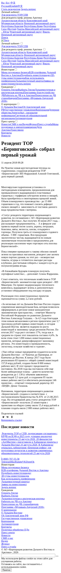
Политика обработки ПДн (15, 529)
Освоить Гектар (9, 89)
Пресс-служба (44, 124)
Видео (25, 124)
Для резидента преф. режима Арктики (21, 49)
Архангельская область (13, 20)
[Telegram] (3, 417)
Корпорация (42, 109)
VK (24, 461)
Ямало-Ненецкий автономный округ (25, 33)
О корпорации (9, 510)
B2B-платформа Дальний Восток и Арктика (24, 470)
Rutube (18, 461)
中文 (20, 6)
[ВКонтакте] (7, 417)
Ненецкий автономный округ (40, 23)
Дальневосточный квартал (30, 81)
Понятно (6, 570)
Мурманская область (12, 23)
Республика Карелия (12, 26)
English (14, 6)
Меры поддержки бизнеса (15, 72)
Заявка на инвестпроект (14, 484)
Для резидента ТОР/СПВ (14, 15)
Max (12, 461)
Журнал (33, 124)
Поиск (4, 37)
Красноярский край (37, 20)
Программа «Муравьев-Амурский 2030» (22, 507)
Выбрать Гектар (26, 89)
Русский (5, 6)
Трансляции (17, 130)
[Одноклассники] (12, 417)
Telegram (5, 461)
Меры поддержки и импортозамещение (29, 125)
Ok (32, 461)
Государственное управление (20, 109)
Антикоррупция (23, 118)
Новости (5, 124)
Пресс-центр (8, 532)
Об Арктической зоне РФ (14, 515)
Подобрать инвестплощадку (36, 75)
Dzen (28, 461)
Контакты (6, 132)
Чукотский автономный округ (26, 31)
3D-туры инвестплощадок (15, 476)
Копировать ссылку (11, 420)
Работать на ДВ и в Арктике (20, 95)
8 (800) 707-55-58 (10, 459)
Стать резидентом (10, 9)
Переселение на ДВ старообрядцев (19, 504)
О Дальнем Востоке (11, 107)
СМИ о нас (16, 124)
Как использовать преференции (18, 478)
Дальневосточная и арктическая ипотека (23, 498)
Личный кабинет (10, 43)
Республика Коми (33, 26)
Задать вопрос (23, 83)
